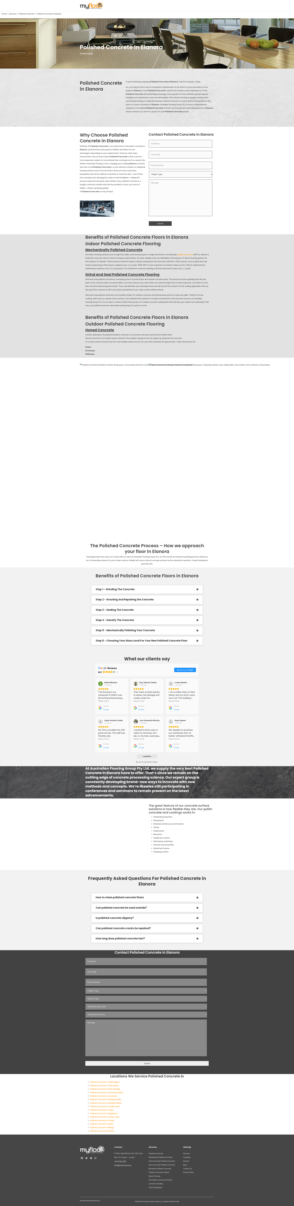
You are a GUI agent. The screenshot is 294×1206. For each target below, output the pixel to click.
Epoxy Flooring (154, 1176)
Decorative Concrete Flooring (160, 1180)
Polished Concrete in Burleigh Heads (105, 1099)
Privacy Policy (188, 1172)
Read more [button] (103, 701)
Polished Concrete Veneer (159, 1172)
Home (4, 14)
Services (13, 14)
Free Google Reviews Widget (147, 762)
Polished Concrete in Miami (101, 1124)
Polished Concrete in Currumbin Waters (106, 1092)
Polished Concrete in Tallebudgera (105, 1082)
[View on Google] (100, 683)
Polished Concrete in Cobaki (102, 1120)
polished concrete (185, 255)
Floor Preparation (155, 1187)
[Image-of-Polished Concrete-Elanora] (97, 208)
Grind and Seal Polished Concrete (162, 1161)
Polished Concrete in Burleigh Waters (106, 1103)
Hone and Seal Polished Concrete (162, 1165)
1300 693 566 (120, 1161)
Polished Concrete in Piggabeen (104, 1113)
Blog (185, 1165)
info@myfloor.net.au (122, 1165)
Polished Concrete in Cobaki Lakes (105, 1106)
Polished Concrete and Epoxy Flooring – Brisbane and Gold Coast (157, 1201)
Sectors (186, 1161)
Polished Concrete (27, 14)
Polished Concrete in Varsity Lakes (104, 1117)
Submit (160, 223)
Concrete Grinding (156, 1184)
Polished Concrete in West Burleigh (105, 1089)
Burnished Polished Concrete (160, 1169)
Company (187, 1157)
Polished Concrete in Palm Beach (104, 1085)
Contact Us (187, 1169)
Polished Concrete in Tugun (102, 1110)
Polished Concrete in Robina (102, 1131)
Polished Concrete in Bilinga (102, 1127)
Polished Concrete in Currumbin (103, 1096)
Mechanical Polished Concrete (160, 1157)
